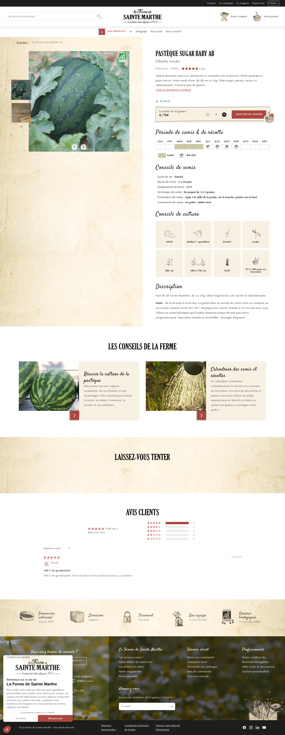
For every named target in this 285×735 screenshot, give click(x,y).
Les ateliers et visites (131, 666)
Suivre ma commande (201, 657)
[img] (52, 557)
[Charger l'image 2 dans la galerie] (21, 113)
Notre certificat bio (254, 657)
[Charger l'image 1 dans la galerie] (21, 90)
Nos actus (156, 31)
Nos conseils (173, 31)
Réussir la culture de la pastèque (106, 377)
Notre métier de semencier (136, 661)
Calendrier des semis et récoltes (234, 372)
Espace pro (258, 3)
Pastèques (22, 42)
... (12, 42)
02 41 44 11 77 (72, 661)
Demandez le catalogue (202, 666)
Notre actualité (128, 676)
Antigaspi (141, 31)
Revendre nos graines (255, 661)
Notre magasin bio (130, 671)
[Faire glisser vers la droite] (83, 147)
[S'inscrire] (171, 706)
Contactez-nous (197, 661)
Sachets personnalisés (255, 671)
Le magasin (243, 3)
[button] (112, 31)
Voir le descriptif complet (173, 90)
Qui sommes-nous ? (131, 657)
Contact (211, 3)
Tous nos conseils (198, 676)
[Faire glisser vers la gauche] (74, 147)
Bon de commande (199, 671)
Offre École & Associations (258, 666)
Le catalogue (226, 3)
